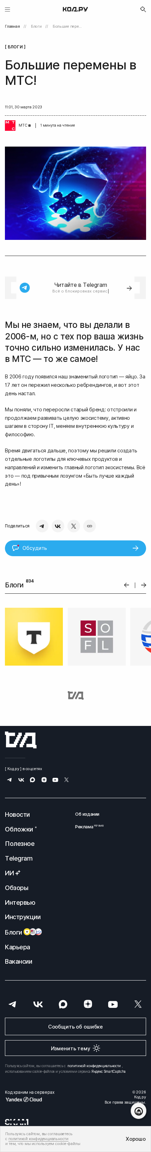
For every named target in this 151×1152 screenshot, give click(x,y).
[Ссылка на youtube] (55, 780)
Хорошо (135, 1139)
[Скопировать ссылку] (89, 526)
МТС (23, 125)
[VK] (58, 526)
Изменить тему (70, 1048)
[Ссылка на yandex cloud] (29, 1099)
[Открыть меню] (7, 9)
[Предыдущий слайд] (126, 585)
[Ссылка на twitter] (66, 780)
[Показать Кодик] (138, 1111)
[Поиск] (143, 9)
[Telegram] (42, 526)
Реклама (87, 826)
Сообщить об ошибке (75, 1027)
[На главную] (75, 9)
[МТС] (10, 125)
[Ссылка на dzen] (44, 780)
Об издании (87, 814)
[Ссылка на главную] (21, 740)
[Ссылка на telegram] (9, 780)
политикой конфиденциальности (94, 1066)
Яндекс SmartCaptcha (109, 1071)
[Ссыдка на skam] (16, 1122)
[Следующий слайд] (144, 585)
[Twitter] (73, 526)
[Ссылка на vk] (21, 780)
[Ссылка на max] (32, 780)
